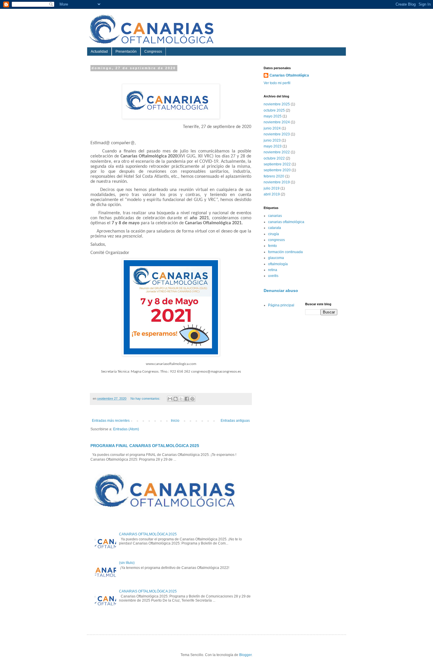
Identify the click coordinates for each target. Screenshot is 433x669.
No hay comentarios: (145, 398)
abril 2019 (272, 194)
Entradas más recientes (111, 421)
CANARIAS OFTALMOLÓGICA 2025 (148, 534)
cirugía (273, 234)
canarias (275, 216)
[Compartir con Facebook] (187, 399)
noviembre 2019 (277, 182)
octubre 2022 (274, 158)
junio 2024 (272, 128)
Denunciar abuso (281, 290)
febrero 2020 (274, 176)
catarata (274, 228)
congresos (276, 240)
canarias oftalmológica (286, 222)
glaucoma (276, 258)
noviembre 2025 (277, 104)
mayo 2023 (273, 146)
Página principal (281, 305)
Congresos (153, 51)
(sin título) (127, 563)
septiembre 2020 (277, 170)
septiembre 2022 (277, 164)
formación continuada (285, 252)
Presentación (126, 51)
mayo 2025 (273, 116)
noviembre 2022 (277, 152)
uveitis (273, 276)
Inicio (175, 421)
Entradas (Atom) (126, 429)
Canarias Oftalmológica (289, 75)
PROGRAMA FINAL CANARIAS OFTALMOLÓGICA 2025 (144, 445)
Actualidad (99, 51)
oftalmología (278, 264)
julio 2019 (272, 188)
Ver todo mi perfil (277, 83)
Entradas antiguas (235, 421)
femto (272, 246)
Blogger (245, 655)
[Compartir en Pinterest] (192, 399)
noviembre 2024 (277, 122)
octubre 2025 (274, 110)
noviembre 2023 (277, 134)
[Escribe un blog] (176, 399)
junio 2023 (272, 140)
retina (272, 270)
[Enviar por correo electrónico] (170, 399)
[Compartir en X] (181, 399)
